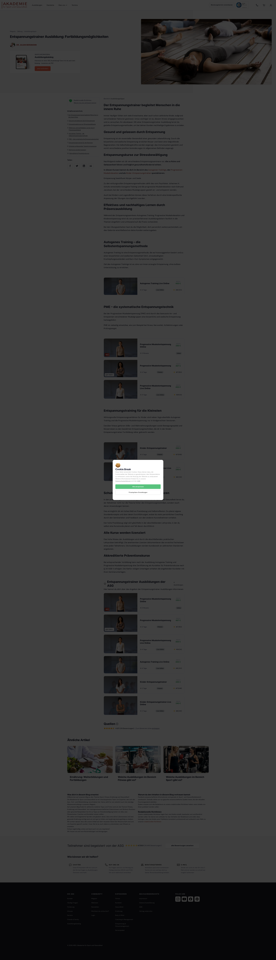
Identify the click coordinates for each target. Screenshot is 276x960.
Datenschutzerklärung (123, 481)
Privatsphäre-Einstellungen (138, 492)
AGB (138, 481)
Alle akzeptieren (138, 487)
